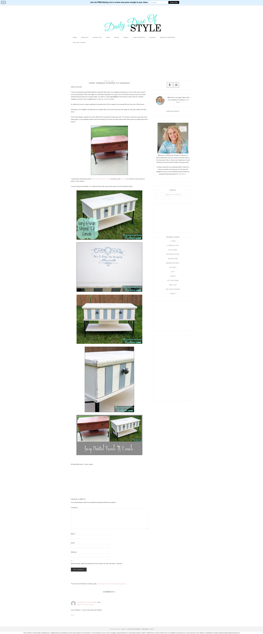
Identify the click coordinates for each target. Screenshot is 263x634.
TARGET (173, 276)
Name (73, 534)
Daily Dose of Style (131, 22)
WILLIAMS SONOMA (173, 289)
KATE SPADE (172, 250)
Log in (152, 629)
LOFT (173, 271)
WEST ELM (173, 285)
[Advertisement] (131, 60)
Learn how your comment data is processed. (111, 584)
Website (74, 552)
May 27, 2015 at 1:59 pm (85, 604)
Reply (73, 615)
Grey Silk (123, 179)
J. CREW (173, 241)
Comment (74, 507)
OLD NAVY (173, 267)
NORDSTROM (173, 258)
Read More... (182, 174)
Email (73, 543)
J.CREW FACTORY (173, 245)
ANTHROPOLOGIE (172, 254)
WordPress (145, 629)
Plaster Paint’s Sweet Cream (100, 179)
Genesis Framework (134, 629)
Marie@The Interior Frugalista (87, 602)
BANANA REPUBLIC (173, 263)
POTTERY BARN (172, 280)
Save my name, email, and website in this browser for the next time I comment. (96, 563)
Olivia (123, 629)
